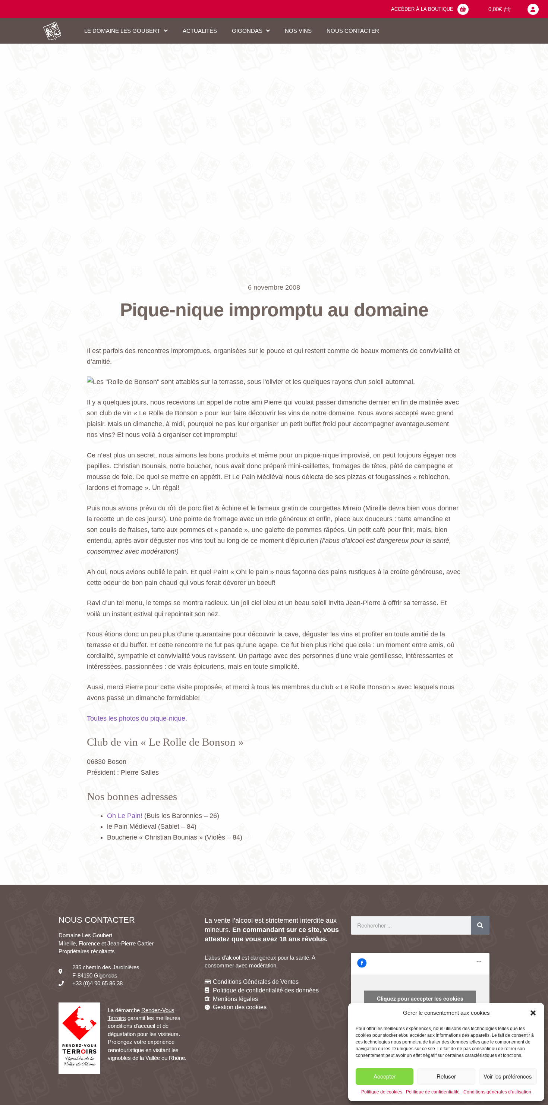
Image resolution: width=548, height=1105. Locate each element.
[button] (533, 1013)
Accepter (385, 1076)
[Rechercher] (480, 925)
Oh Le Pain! (124, 815)
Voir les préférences (508, 1076)
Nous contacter (353, 31)
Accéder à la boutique (422, 9)
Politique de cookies (381, 1092)
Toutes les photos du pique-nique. (137, 718)
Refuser (446, 1076)
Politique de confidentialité (433, 1092)
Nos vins (298, 31)
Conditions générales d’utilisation (497, 1092)
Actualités (200, 31)
